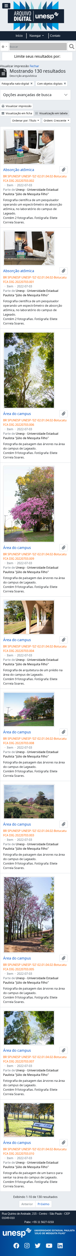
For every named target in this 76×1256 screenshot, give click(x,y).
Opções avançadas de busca (27, 94)
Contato (55, 35)
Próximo (43, 1204)
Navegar (36, 35)
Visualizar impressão (18, 106)
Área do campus (17, 413)
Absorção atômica (18, 170)
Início (19, 35)
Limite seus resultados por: (37, 56)
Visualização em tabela (53, 113)
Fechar (34, 66)
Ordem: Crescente (55, 120)
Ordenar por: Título (24, 120)
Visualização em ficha (18, 113)
